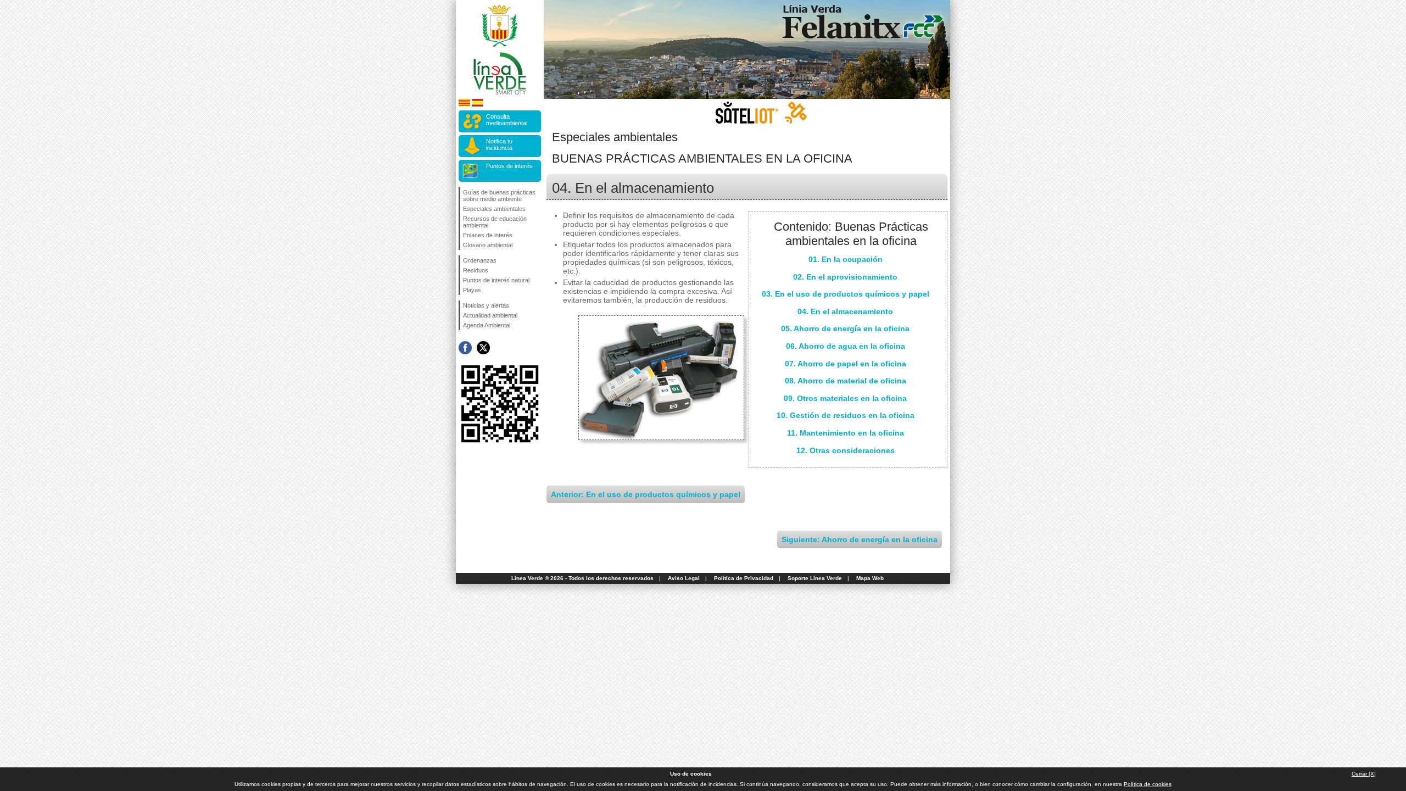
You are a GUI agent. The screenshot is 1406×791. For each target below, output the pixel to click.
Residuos (475, 270)
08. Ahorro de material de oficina (845, 380)
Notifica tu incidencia (499, 144)
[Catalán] (464, 105)
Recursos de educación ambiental (495, 222)
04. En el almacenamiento (845, 311)
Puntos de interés (509, 166)
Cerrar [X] (1364, 774)
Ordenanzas (479, 260)
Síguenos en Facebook (465, 347)
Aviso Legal (684, 578)
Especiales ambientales (494, 208)
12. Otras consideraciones (845, 450)
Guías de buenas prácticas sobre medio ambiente (499, 195)
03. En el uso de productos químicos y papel (845, 293)
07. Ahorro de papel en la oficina (845, 363)
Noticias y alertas (486, 305)
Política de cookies (1147, 784)
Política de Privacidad (743, 578)
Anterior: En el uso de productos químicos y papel (645, 494)
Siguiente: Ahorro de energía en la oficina (860, 539)
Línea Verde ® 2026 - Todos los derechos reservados (582, 578)
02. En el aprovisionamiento (845, 276)
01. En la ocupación (845, 259)
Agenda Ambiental (486, 325)
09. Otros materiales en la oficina (845, 398)
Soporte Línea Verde (815, 578)
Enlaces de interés (487, 235)
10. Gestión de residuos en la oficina (845, 415)
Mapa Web (870, 578)
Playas (472, 290)
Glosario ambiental (487, 245)
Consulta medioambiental (506, 119)
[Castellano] (477, 105)
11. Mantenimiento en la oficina (845, 432)
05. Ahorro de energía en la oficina (845, 328)
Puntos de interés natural (496, 280)
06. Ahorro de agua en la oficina (845, 346)
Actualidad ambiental (490, 315)
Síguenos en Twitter (483, 347)
